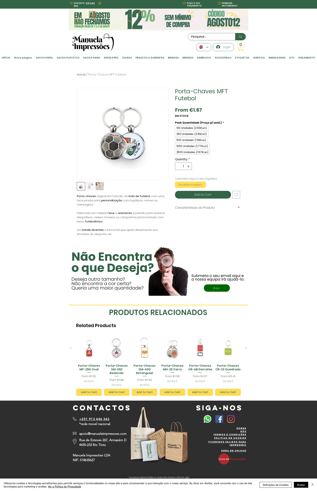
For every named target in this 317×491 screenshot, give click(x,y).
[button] (122, 208)
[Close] (312, 484)
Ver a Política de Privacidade (64, 486)
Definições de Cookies (276, 485)
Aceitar (301, 485)
